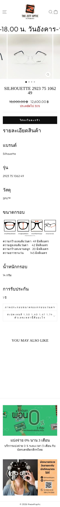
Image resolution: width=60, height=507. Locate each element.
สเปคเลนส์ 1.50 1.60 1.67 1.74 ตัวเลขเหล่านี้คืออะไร (30, 316)
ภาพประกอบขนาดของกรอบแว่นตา (30, 307)
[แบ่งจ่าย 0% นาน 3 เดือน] (30, 420)
